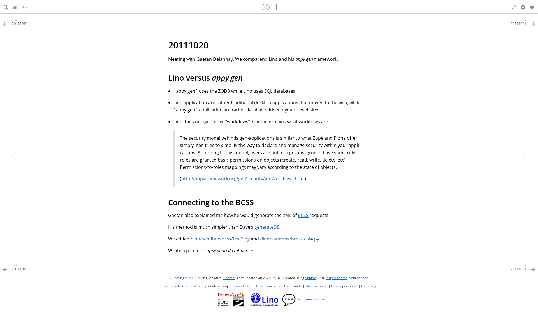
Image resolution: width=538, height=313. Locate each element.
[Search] (5, 6)
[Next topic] (525, 156)
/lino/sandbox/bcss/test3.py (220, 239)
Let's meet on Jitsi (303, 299)
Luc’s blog (368, 286)
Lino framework (268, 286)
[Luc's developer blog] (14, 6)
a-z (24, 7)
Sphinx (310, 277)
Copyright (179, 277)
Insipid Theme (336, 277)
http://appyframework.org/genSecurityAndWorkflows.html (243, 179)
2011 (269, 7)
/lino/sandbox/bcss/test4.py (289, 239)
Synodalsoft (243, 286)
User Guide (293, 286)
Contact (229, 277)
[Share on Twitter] (532, 6)
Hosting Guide (316, 286)
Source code (358, 277)
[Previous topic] (13, 156)
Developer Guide (344, 286)
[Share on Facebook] (523, 6)
